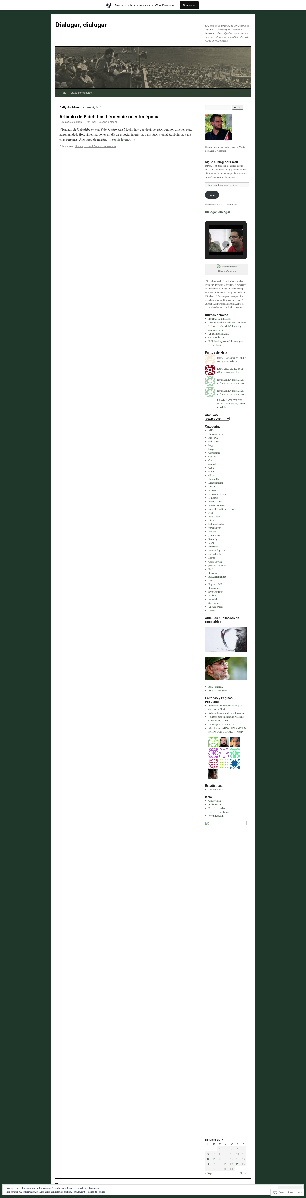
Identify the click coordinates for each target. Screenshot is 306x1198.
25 (237, 1163)
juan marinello (215, 535)
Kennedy (212, 539)
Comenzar (189, 5)
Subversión (214, 602)
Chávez (212, 456)
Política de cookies (96, 1191)
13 (208, 1158)
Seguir (212, 194)
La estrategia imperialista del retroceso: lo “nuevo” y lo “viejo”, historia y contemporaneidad (227, 326)
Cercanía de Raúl (216, 337)
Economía (213, 490)
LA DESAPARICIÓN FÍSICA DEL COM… (231, 381)
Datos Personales (81, 92)
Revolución (214, 587)
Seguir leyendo (123, 139)
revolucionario (215, 591)
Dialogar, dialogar (81, 24)
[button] (216, 244)
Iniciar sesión (214, 804)
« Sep (208, 1173)
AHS (211, 430)
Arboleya (213, 437)
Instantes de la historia (219, 318)
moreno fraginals (216, 550)
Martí (211, 542)
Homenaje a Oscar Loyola (221, 724)
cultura (211, 471)
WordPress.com (216, 815)
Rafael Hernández (217, 576)
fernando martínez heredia (221, 509)
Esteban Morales (216, 505)
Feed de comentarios (218, 811)
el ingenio (213, 497)
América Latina (215, 433)
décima (211, 475)
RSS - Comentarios (218, 690)
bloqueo (212, 449)
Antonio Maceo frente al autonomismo (227, 713)
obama (211, 557)
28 (214, 1168)
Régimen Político (216, 584)
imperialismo (214, 527)
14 (214, 1158)
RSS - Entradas (216, 686)
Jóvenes (212, 531)
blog (210, 445)
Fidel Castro (214, 516)
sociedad (212, 599)
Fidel (210, 512)
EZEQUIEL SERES (227, 368)
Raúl (210, 569)
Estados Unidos (216, 501)
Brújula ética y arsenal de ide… (231, 359)
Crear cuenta (214, 800)
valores (211, 610)
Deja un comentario (104, 146)
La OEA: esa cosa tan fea (230, 370)
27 (208, 1168)
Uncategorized (83, 146)
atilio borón (214, 441)
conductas (213, 464)
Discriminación (215, 482)
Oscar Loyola (215, 561)
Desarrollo (213, 479)
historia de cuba (216, 524)
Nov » (243, 1173)
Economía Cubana (217, 494)
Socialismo (213, 595)
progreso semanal (217, 565)
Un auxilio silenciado (218, 333)
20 (208, 1163)
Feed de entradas (216, 808)
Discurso (212, 486)
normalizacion (215, 554)
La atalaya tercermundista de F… (231, 405)
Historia (212, 520)
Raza (210, 580)
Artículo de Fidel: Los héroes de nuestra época (108, 116)
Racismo (212, 572)
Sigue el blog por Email (221, 162)
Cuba (211, 467)
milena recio (214, 546)
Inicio (63, 92)
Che (210, 460)
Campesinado (215, 452)
